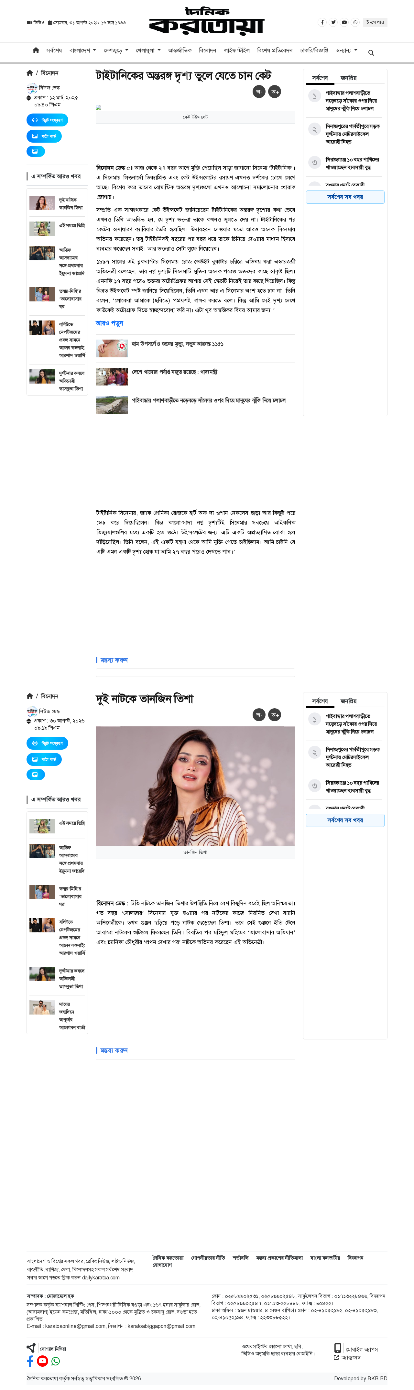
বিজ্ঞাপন (356, 1257)
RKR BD (377, 1378)
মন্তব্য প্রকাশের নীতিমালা (279, 1257)
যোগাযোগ (162, 1265)
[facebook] (30, 1361)
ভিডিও (39, 23)
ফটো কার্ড (49, 136)
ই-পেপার (375, 22)
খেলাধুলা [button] (146, 50)
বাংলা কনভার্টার (325, 1257)
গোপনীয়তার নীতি (208, 1257)
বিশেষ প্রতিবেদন (275, 50)
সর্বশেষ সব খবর (345, 197)
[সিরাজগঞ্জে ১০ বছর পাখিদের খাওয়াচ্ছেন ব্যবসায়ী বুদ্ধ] (344, 163)
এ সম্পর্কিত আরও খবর (56, 176)
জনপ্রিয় (349, 78)
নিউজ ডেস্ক (49, 87)
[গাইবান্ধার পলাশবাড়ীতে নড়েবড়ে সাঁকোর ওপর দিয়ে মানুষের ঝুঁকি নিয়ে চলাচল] (344, 101)
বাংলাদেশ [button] (81, 50)
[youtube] (42, 1361)
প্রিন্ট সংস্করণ (52, 120)
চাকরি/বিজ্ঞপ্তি (314, 50)
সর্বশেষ (54, 50)
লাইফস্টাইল (237, 50)
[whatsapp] (55, 1361)
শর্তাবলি (240, 1257)
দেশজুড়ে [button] (114, 50)
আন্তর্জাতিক (179, 50)
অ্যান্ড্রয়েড (351, 1357)
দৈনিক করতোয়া (168, 1257)
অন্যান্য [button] (344, 50)
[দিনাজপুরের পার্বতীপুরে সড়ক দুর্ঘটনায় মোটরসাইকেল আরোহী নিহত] (344, 134)
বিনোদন (207, 50)
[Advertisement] (57, 493)
